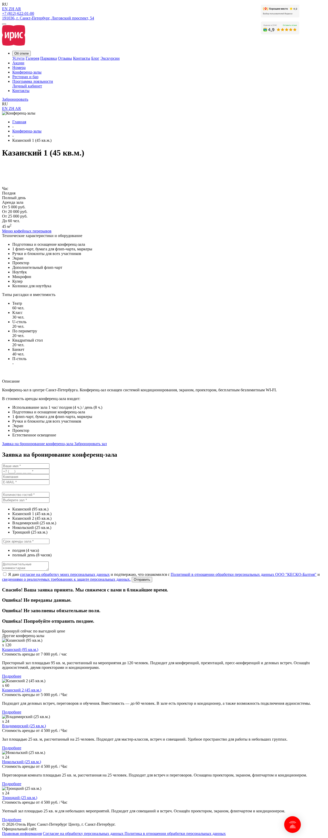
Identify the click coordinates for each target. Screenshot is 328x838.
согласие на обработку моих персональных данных (65, 574)
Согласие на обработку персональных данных (84, 833)
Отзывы (65, 58)
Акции (18, 63)
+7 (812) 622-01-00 (18, 13)
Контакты (81, 58)
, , (48, 18)
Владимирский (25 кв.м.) (24, 726)
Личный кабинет (27, 86)
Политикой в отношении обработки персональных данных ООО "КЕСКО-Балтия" (243, 574)
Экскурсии (110, 58)
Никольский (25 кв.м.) (21, 762)
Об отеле (21, 53)
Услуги (18, 58)
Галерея (32, 58)
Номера (19, 67)
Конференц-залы (27, 72)
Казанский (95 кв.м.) (20, 649)
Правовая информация (22, 833)
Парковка (48, 58)
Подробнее (11, 676)
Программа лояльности (32, 81)
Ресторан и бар (25, 77)
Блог (95, 58)
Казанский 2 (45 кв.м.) (21, 690)
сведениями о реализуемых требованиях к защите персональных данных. (66, 579)
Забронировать (15, 99)
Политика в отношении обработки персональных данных (175, 833)
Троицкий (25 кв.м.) (19, 797)
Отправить (142, 579)
